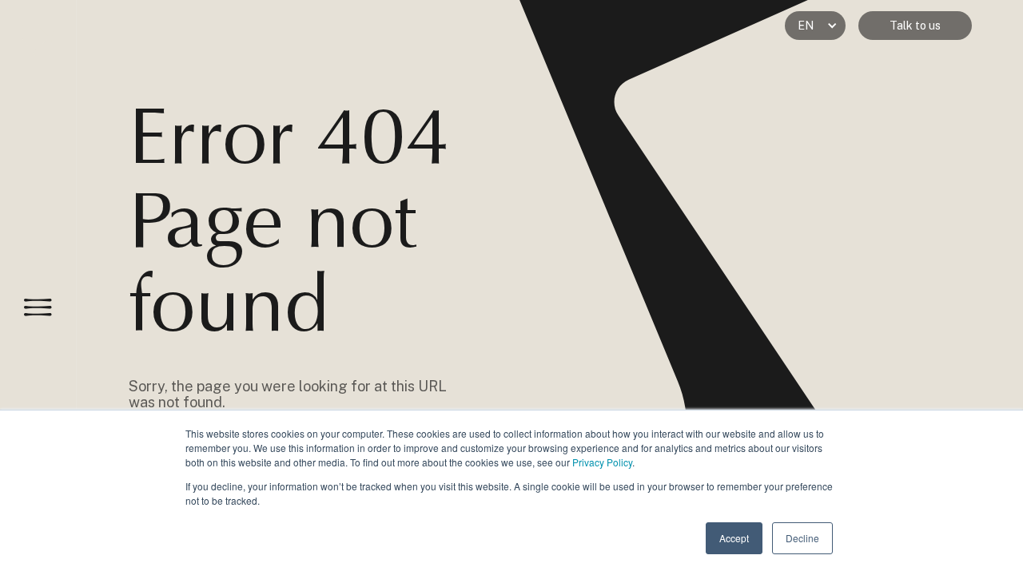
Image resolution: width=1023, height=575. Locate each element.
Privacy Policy (602, 462)
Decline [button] (802, 538)
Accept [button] (734, 538)
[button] (815, 25)
